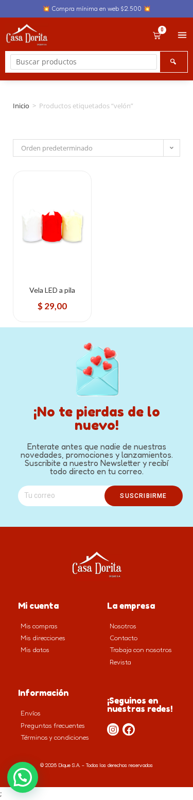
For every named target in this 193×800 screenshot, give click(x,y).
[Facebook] (128, 729)
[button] (22, 777)
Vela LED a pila (52, 290)
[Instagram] (113, 729)
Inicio (21, 105)
